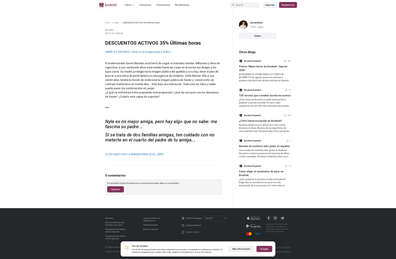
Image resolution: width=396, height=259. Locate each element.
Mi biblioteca (182, 5)
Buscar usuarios (151, 229)
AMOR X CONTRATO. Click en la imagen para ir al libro (138, 51)
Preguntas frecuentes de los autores (115, 237)
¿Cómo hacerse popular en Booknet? (260, 120)
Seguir (257, 36)
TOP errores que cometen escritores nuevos (265, 95)
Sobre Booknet (150, 225)
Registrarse (288, 5)
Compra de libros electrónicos (151, 219)
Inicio (107, 23)
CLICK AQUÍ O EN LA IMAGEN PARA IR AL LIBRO (134, 154)
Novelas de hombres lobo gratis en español (264, 146)
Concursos (145, 5)
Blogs (116, 23)
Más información (241, 249)
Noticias (109, 218)
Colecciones (163, 5)
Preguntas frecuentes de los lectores (115, 230)
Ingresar (270, 5)
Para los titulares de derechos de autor (114, 223)
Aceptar (264, 249)
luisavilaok (256, 22)
